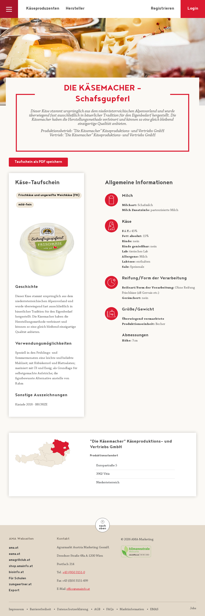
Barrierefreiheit (40, 609)
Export (14, 590)
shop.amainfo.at (21, 566)
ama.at (13, 548)
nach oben (102, 527)
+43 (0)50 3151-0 (73, 572)
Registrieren (162, 8)
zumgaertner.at (20, 584)
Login (192, 8)
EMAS (154, 609)
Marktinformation (132, 609)
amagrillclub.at (19, 560)
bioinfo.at (16, 572)
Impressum (16, 609)
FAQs (110, 609)
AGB (97, 609)
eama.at (14, 554)
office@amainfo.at (78, 589)
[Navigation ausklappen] (9, 9)
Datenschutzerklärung (72, 609)
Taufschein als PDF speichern (38, 162)
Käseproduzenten (42, 8)
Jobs (193, 608)
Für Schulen (17, 578)
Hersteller (75, 8)
